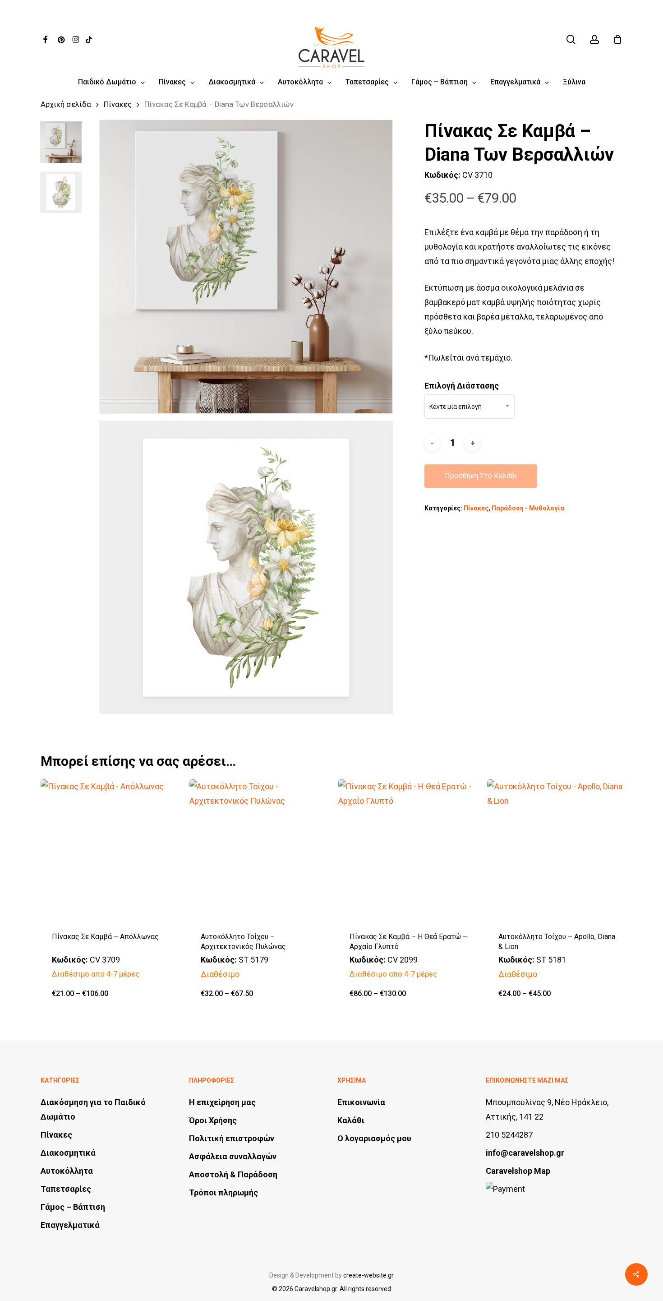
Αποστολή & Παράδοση (233, 1174)
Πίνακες (118, 104)
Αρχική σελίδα (66, 104)
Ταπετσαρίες (66, 1189)
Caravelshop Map (518, 1171)
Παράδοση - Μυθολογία (528, 508)
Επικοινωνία (361, 1102)
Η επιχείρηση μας (222, 1102)
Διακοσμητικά (68, 1152)
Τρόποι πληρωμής (223, 1192)
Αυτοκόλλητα (67, 1171)
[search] (571, 39)
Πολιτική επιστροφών (231, 1138)
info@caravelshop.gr (525, 1152)
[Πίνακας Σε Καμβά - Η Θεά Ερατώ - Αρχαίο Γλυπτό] (408, 850)
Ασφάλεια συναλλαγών (232, 1156)
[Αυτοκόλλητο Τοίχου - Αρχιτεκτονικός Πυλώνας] (260, 850)
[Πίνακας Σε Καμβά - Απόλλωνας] (111, 850)
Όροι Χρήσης (213, 1120)
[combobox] (469, 406)
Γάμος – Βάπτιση (73, 1207)
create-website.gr (368, 1275)
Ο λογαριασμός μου (374, 1138)
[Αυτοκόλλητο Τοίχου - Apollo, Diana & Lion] (557, 850)
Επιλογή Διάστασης (461, 385)
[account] (594, 39)
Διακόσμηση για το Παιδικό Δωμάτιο (93, 1109)
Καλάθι (350, 1120)
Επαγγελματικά (70, 1225)
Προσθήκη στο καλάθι (481, 476)
